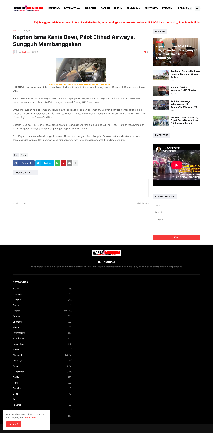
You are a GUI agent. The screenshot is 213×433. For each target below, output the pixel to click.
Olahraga (42, 360)
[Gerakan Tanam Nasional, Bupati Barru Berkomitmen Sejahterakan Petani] (161, 121)
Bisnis (42, 288)
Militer (42, 349)
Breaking (54, 8)
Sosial (42, 393)
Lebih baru (20, 203)
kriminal (42, 404)
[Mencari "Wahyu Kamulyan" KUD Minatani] (161, 91)
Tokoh (42, 399)
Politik (42, 377)
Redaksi (183, 8)
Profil (42, 382)
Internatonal (72, 8)
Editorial (168, 8)
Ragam (27, 30)
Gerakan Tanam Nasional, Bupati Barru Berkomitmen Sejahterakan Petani (185, 120)
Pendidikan (133, 8)
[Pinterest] (63, 163)
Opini (42, 366)
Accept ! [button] (13, 424)
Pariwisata (151, 8)
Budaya (42, 299)
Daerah (105, 8)
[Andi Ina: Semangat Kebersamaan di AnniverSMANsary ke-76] (161, 105)
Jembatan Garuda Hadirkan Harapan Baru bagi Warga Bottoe (185, 74)
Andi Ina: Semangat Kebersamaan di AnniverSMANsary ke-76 (184, 104)
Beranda (17, 30)
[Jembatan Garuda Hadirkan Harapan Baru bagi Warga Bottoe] (161, 75)
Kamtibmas (42, 338)
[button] (189, 8)
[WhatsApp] (57, 163)
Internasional (42, 333)
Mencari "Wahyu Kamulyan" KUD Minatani (184, 88)
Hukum (118, 8)
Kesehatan (42, 344)
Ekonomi (42, 321)
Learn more (30, 417)
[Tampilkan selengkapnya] (75, 163)
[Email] (69, 163)
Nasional (91, 8)
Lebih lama (141, 203)
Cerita (42, 305)
